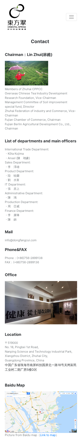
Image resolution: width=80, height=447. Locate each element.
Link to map (48, 435)
